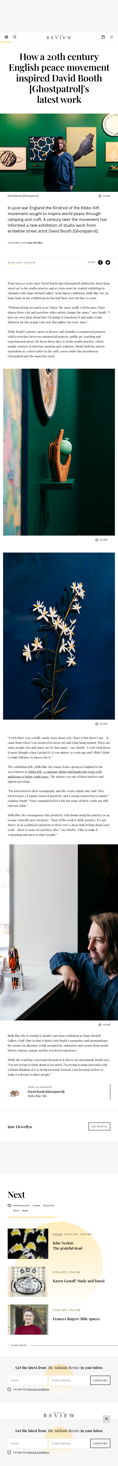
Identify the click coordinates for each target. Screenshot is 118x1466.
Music (16, 1210)
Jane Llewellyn (35, 242)
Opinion (58, 1234)
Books (25, 1210)
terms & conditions (38, 1389)
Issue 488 (86, 1234)
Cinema (36, 1205)
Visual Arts (15, 262)
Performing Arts (21, 1205)
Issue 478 (29, 262)
